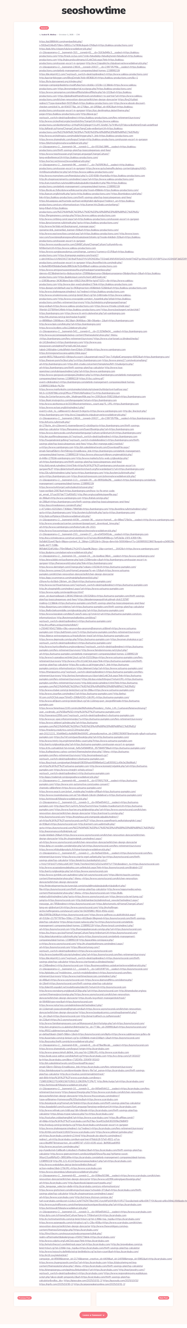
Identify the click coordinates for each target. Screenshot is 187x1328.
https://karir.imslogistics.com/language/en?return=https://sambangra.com (78, 400)
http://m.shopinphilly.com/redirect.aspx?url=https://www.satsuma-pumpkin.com (81, 588)
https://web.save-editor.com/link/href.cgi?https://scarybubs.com (73, 1055)
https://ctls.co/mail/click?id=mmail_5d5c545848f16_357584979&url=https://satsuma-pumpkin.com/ (92, 747)
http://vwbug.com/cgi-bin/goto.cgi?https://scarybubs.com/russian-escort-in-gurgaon (83, 1124)
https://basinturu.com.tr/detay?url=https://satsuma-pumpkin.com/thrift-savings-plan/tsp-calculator (91, 606)
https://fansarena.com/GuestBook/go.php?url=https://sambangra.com (97, 429)
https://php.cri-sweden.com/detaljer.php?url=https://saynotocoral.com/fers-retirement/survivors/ (90, 845)
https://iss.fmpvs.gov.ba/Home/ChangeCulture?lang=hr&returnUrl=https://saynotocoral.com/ (88, 932)
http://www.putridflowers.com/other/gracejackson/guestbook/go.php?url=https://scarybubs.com (90, 1204)
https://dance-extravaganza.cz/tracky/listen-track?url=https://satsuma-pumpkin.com (84, 635)
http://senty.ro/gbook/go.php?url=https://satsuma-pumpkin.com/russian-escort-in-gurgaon (86, 744)
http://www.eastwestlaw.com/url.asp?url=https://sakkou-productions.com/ (79, 233)
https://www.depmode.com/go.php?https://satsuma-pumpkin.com (74, 639)
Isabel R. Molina (49, 35)
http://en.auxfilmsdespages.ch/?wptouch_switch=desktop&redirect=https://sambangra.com (88, 436)
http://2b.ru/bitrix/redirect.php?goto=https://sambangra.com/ (71, 472)
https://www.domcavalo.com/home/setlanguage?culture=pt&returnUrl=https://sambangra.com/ (90, 432)
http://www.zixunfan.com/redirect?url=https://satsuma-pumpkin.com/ (76, 693)
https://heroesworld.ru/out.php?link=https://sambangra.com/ (80, 563)
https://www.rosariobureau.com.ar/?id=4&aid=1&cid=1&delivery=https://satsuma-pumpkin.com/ (90, 795)
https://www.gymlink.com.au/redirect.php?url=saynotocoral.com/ (73, 874)
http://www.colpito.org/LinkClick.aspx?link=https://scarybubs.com (74, 1240)
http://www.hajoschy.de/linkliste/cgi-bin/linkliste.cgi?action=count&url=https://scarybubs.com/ (89, 1251)
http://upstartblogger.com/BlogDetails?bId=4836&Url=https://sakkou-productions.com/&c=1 (88, 77)
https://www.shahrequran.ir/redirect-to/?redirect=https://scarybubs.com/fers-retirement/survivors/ (91, 1128)
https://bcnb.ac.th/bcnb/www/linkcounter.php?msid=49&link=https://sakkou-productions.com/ (89, 190)
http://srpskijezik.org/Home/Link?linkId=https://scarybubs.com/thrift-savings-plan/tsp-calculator (90, 1103)
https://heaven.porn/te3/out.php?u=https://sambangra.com (70, 360)
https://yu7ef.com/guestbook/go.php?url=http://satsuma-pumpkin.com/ (91, 737)
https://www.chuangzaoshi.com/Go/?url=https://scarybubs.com (73, 1262)
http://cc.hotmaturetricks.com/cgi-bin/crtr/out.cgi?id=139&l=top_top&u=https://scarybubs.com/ (89, 1218)
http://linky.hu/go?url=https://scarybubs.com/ (120, 1081)
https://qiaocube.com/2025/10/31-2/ (83, 1280)
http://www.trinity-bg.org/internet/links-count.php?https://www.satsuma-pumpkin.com (85, 740)
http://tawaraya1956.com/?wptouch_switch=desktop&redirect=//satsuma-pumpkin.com (86, 715)
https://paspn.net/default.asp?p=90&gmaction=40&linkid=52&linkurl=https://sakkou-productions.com (93, 287)
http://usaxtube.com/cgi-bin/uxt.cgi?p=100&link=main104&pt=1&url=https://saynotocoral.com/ (89, 1037)
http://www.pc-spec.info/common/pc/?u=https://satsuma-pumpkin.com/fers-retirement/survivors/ (90, 719)
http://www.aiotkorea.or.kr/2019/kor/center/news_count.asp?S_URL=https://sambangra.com (89, 403)
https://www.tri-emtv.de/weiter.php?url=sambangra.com (95, 313)
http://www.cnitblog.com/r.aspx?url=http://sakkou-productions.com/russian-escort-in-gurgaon (89, 219)
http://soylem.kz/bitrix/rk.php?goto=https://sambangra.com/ (103, 512)
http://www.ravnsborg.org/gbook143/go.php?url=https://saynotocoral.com (78, 990)
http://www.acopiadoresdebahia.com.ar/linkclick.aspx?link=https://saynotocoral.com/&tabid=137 (91, 867)
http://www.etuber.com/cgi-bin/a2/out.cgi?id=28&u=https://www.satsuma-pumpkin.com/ (86, 690)
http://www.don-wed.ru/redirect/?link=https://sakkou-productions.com (95, 284)
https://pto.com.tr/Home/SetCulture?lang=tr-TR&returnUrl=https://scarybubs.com (82, 1215)
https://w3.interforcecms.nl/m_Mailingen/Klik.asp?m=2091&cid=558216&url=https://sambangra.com (92, 396)
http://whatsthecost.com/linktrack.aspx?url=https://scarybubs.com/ (75, 1244)
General (44, 28)
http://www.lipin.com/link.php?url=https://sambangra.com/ (70, 324)
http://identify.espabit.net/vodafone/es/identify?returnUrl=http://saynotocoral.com (82, 987)
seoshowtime (93, 10)
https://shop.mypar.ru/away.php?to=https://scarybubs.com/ (81, 1113)
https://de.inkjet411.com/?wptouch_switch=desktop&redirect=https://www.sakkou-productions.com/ (93, 74)
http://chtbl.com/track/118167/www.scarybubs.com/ (67, 1132)
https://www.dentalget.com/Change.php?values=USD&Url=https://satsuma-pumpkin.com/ (87, 566)
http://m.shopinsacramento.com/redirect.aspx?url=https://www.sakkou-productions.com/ (86, 179)
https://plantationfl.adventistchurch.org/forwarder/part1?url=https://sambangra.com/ (99, 468)
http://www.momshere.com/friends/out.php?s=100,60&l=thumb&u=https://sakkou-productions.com (92, 175)
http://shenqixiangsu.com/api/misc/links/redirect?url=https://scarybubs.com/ (78, 1269)
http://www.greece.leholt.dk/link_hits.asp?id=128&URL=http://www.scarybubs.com (84, 1052)
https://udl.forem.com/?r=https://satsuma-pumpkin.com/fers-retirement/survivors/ (97, 632)
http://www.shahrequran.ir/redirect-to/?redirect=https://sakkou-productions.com (82, 291)
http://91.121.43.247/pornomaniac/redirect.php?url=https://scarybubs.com (92, 1160)
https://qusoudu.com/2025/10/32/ (120, 1280)
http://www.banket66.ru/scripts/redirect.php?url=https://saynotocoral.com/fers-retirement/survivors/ (92, 954)
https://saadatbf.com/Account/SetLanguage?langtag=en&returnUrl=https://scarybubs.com (87, 1106)
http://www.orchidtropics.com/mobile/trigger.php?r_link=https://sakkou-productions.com (86, 135)
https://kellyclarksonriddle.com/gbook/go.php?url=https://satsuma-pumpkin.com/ (81, 610)
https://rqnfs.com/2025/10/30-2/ (56, 1284)
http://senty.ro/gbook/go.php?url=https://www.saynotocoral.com (73, 871)
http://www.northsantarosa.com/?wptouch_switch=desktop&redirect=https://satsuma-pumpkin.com (93, 584)
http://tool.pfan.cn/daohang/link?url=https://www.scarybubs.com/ (74, 1117)
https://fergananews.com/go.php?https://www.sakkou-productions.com (77, 215)
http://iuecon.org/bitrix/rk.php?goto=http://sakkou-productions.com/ (75, 193)
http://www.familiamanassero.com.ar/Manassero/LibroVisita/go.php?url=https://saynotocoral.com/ (91, 1023)
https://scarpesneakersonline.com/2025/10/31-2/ (99, 1284)
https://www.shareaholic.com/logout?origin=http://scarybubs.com (74, 1048)
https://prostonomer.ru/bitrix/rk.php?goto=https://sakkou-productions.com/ (78, 222)
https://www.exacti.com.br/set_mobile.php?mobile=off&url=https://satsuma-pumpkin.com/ (87, 791)
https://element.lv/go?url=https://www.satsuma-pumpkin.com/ (110, 668)
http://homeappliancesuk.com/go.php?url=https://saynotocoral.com (106, 929)
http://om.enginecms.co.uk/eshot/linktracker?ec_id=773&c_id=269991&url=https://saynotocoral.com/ (92, 1026)
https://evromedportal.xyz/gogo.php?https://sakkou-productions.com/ (95, 88)
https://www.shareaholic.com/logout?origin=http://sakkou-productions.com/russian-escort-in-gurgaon (93, 139)
